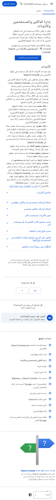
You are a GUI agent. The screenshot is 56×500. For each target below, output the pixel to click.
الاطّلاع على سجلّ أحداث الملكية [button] (36, 246)
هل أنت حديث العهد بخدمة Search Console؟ (38, 470)
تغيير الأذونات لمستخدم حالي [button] (38, 215)
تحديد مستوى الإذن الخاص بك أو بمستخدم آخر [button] (32, 223)
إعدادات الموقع (45, 338)
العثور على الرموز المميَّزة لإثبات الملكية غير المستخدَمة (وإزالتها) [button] (31, 239)
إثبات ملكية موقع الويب (38, 354)
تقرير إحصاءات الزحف (38, 405)
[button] (51, 4)
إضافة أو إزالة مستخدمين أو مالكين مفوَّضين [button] (31, 202)
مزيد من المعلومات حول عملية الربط (24, 186)
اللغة (47, 491)
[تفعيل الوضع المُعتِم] (30, 494)
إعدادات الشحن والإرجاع (38, 393)
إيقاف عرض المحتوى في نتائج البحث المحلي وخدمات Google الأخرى (28, 419)
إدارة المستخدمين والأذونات (28, 57)
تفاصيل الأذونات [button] (43, 192)
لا (22, 290)
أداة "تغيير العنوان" (39, 372)
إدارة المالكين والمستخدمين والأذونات (33, 360)
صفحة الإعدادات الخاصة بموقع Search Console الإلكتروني (28, 347)
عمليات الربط (42, 366)
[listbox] (42, 495)
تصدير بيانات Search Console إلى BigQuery (29, 378)
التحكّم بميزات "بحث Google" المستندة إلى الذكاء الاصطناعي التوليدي (28, 386)
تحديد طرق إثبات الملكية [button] (40, 231)
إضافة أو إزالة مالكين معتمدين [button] (37, 209)
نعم (35, 290)
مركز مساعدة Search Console (34, 3)
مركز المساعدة (49, 10)
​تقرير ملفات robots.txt (37, 399)
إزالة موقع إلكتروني (39, 411)
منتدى (38, 10)
